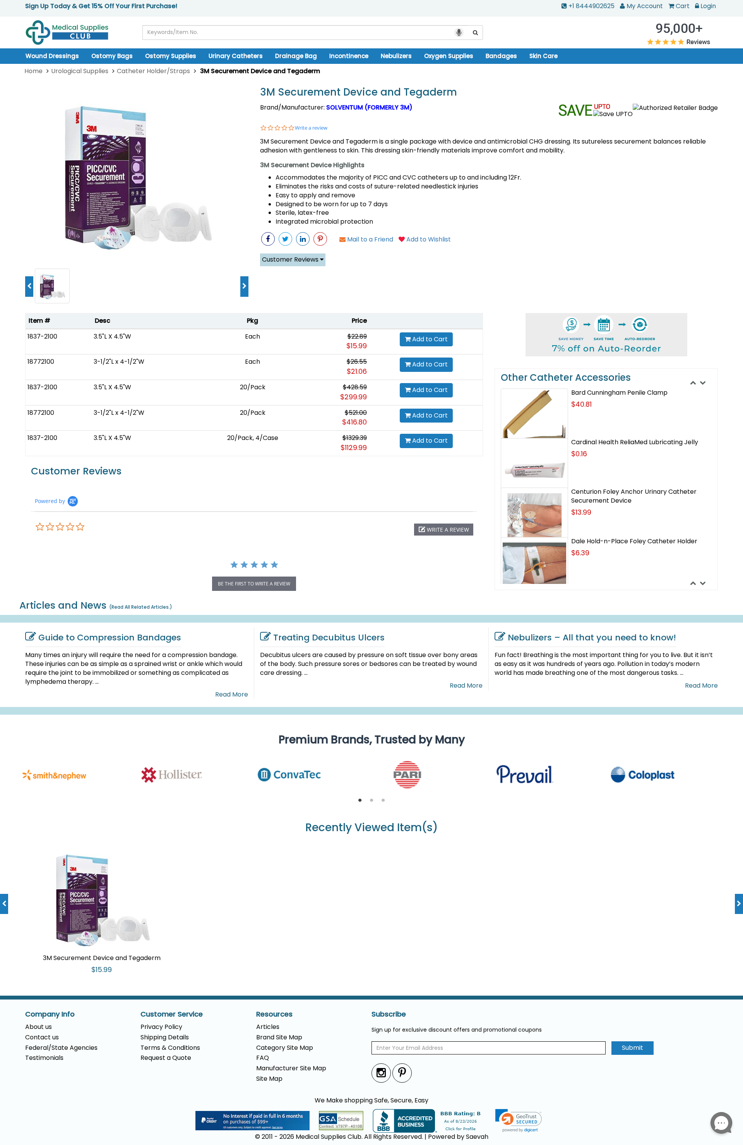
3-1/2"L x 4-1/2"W (119, 361)
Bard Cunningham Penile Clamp (619, 392)
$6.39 (580, 553)
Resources (274, 1014)
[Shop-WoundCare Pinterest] (320, 239)
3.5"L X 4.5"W (112, 336)
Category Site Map (284, 1047)
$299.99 (353, 397)
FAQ (262, 1057)
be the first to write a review (254, 583)
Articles (267, 1026)
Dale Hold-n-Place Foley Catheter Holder (634, 541)
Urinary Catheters (236, 56)
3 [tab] (383, 800)
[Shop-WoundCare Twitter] (285, 239)
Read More (231, 694)
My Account (645, 6)
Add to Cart (429, 339)
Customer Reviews (291, 259)
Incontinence (348, 56)
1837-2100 (42, 336)
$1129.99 (354, 447)
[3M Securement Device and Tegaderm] (136, 174)
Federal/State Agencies (61, 1047)
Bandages (501, 56)
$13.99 (581, 512)
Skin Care (543, 56)
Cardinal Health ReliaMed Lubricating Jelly (634, 442)
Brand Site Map (279, 1037)
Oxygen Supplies (448, 56)
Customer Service (171, 1014)
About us (38, 1026)
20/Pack (252, 387)
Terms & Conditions (170, 1047)
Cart (683, 6)
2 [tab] (371, 800)
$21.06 (357, 371)
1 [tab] (360, 800)
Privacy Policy (161, 1026)
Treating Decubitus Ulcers (329, 638)
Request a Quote (165, 1057)
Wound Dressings (52, 56)
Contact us (42, 1037)
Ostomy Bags (112, 56)
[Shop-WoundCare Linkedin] (303, 239)
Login (708, 6)
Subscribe (389, 1014)
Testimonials (44, 1057)
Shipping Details (164, 1037)
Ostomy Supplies (170, 56)
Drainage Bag (296, 56)
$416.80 (354, 422)
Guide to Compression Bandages (109, 638)
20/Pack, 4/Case (252, 437)
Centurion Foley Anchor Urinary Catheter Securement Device (634, 496)
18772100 (40, 361)
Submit (632, 1047)
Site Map (269, 1078)
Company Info (50, 1014)
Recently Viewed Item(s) (371, 828)
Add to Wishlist (428, 239)
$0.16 (579, 454)
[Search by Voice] (459, 32)
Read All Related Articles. (140, 607)
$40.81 (581, 404)
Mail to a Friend (369, 239)
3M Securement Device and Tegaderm (358, 92)
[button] (443, 530)
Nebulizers (396, 56)
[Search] (475, 32)
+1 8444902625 (591, 6)
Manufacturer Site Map (291, 1068)
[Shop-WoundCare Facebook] (268, 239)
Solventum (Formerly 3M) (369, 107)
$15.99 (356, 346)
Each (252, 336)
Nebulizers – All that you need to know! (592, 638)
